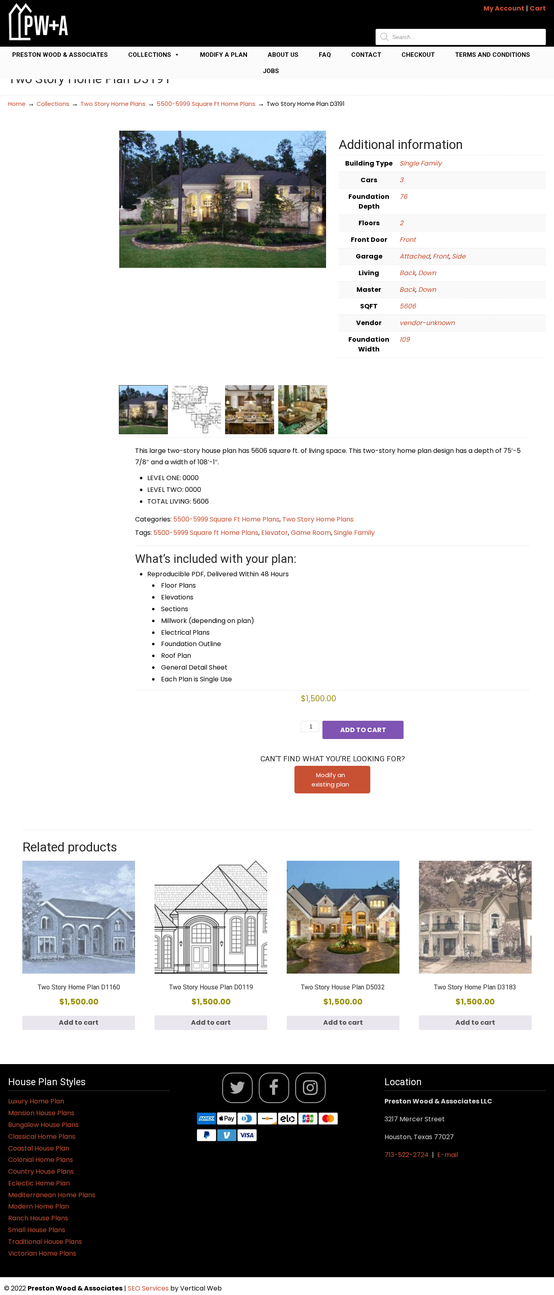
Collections (149, 54)
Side (459, 256)
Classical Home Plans (41, 1136)
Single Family (420, 163)
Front (407, 239)
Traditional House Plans (45, 1241)
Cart (538, 8)
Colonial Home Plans (40, 1159)
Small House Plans (36, 1230)
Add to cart (363, 730)
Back (407, 273)
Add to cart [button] (79, 1022)
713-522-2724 (406, 1154)
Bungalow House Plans (43, 1124)
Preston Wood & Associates (60, 54)
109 (404, 339)
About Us (283, 54)
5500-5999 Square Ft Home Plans (206, 104)
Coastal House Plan (38, 1148)
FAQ (325, 54)
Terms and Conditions (492, 54)
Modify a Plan (223, 54)
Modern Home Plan (38, 1206)
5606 (407, 306)
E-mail (447, 1154)
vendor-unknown (427, 323)
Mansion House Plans (41, 1113)
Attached (414, 256)
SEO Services (149, 1288)
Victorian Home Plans (42, 1253)
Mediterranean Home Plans (51, 1195)
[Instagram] (310, 1088)
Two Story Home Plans (113, 104)
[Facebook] (274, 1088)
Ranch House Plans (38, 1218)
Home (17, 104)
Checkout (418, 54)
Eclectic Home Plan (39, 1183)
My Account (503, 8)
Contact (366, 54)
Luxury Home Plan (36, 1101)
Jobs (271, 71)
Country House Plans (41, 1171)
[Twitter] (237, 1088)
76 (403, 196)
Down (427, 273)
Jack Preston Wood (38, 21)
